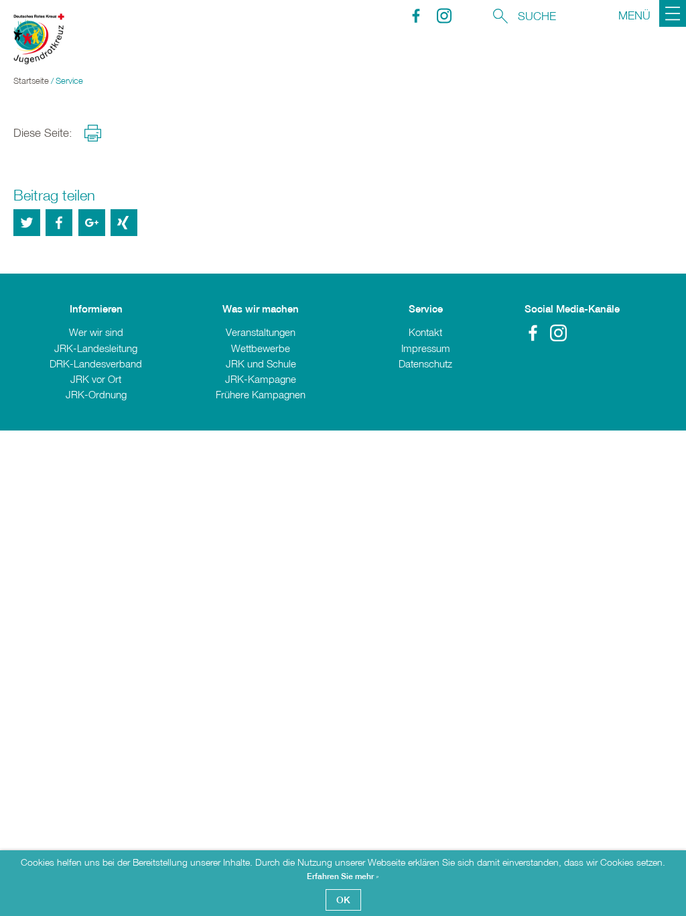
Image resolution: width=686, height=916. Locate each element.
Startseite (31, 81)
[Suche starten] (500, 14)
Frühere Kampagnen (260, 394)
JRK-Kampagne (260, 379)
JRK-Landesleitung (95, 348)
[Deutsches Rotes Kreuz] (32, 46)
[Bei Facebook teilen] (59, 222)
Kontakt (425, 332)
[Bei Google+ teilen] (91, 222)
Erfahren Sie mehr (341, 876)
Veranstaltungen (260, 332)
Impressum (425, 348)
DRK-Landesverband (96, 363)
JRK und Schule (261, 363)
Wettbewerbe (260, 348)
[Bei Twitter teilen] (26, 222)
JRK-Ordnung (96, 394)
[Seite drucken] (92, 133)
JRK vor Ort (95, 379)
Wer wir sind (96, 332)
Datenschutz (425, 363)
